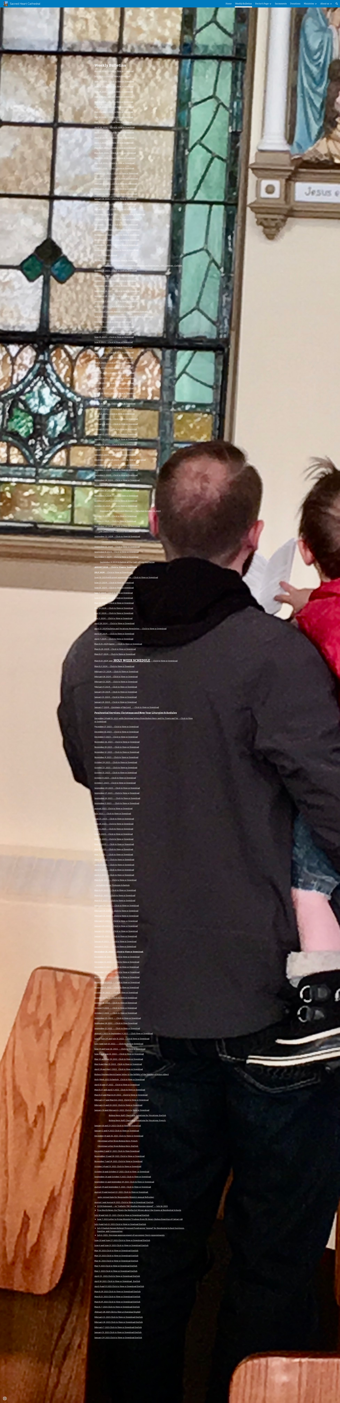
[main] (143, 707)
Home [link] (229, 3)
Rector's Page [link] (262, 3)
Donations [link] (295, 3)
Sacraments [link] (281, 3)
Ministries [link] (309, 3)
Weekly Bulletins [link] (243, 3)
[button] (337, 4)
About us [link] (324, 3)
